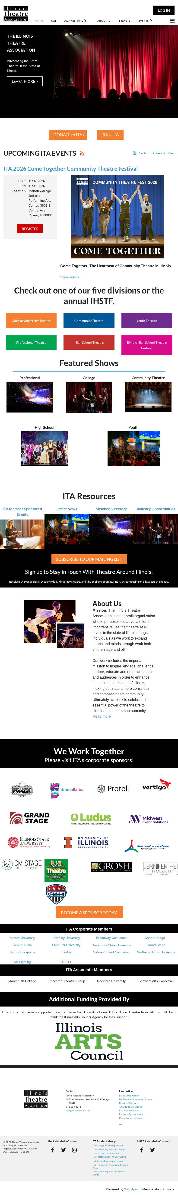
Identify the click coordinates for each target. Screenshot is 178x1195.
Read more (101, 716)
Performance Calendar (131, 1118)
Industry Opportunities (156, 508)
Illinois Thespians (22, 952)
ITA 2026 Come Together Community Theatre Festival (70, 168)
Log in (164, 10)
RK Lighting (22, 962)
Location (19, 191)
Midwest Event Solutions (110, 952)
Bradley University (67, 938)
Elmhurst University (66, 945)
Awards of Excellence (130, 1107)
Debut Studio (22, 945)
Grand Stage (155, 945)
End (22, 186)
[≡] (168, 20)
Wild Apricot (132, 1189)
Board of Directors (128, 1110)
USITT (67, 962)
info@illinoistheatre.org (78, 1110)
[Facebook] (52, 1150)
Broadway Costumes (111, 938)
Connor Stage (155, 938)
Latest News (67, 508)
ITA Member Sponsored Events (135, 1099)
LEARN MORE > (25, 81)
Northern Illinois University (156, 952)
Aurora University (22, 938)
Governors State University (111, 945)
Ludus (66, 952)
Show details (69, 277)
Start (22, 181)
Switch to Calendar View (157, 153)
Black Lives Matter (129, 1095)
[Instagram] (74, 1150)
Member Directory (111, 508)
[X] (63, 1150)
